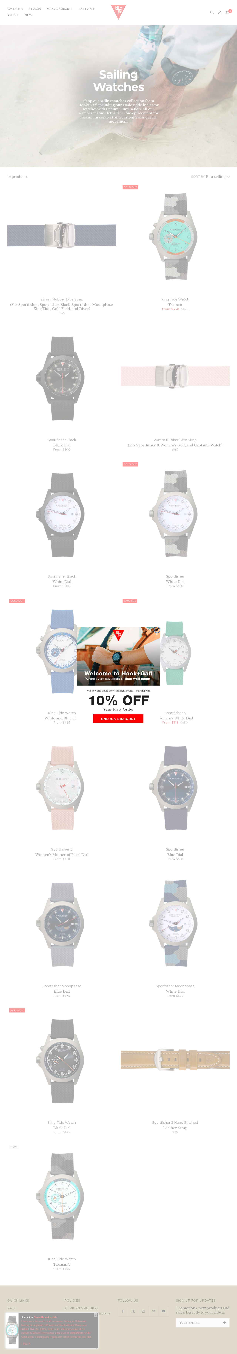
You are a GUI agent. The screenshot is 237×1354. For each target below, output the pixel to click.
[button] (118, 720)
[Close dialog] (157, 630)
